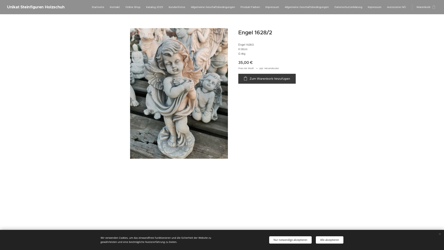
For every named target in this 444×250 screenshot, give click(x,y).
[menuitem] (99, 7)
